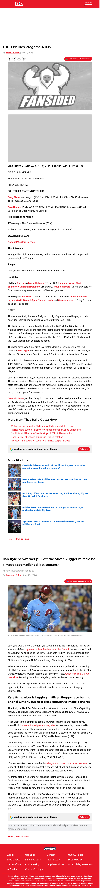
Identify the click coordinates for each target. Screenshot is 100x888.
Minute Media (19, 876)
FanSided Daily (33, 859)
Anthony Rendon (78, 296)
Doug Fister (14, 197)
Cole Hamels (14, 207)
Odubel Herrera (62, 286)
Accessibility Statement (80, 864)
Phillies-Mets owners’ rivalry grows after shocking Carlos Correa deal (46, 429)
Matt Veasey (13, 52)
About (10, 854)
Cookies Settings (34, 869)
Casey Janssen (66, 300)
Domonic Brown (66, 283)
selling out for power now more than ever (66, 763)
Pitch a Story (53, 859)
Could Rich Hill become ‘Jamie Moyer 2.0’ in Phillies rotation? (42, 433)
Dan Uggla (23, 350)
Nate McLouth (45, 300)
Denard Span (30, 300)
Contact (51, 854)
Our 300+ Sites (75, 854)
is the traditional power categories (37, 725)
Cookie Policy (32, 864)
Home (11, 539)
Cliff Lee (21, 283)
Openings (30, 854)
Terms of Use (14, 864)
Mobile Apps (13, 859)
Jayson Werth (15, 300)
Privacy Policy (75, 859)
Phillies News (22, 539)
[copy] (24, 59)
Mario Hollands (36, 283)
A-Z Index (12, 869)
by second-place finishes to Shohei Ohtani (47, 649)
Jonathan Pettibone (30, 286)
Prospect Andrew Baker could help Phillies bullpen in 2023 (40, 440)
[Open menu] (6, 3)
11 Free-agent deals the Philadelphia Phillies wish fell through (42, 426)
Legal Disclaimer (55, 864)
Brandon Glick (13, 575)
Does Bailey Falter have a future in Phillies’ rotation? (37, 437)
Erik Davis (26, 296)
